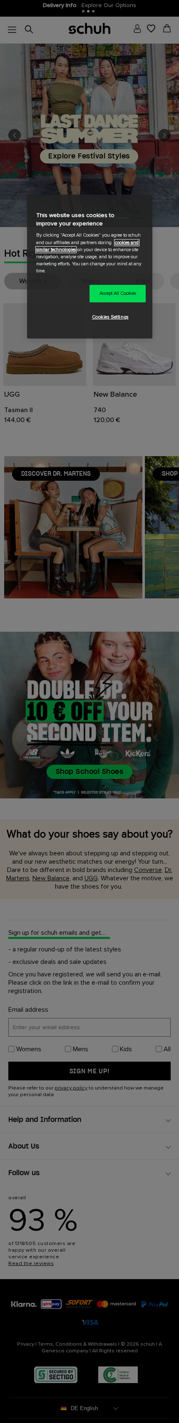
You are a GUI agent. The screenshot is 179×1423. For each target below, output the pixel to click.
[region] (89, 266)
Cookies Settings (110, 317)
